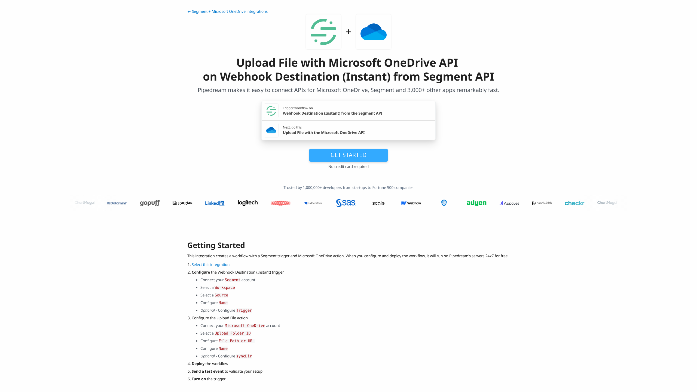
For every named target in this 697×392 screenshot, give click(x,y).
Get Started (348, 155)
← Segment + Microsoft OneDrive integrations (227, 11)
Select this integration (211, 264)
